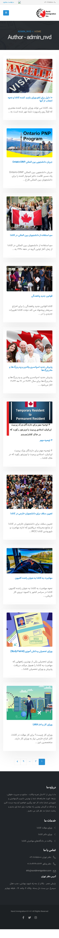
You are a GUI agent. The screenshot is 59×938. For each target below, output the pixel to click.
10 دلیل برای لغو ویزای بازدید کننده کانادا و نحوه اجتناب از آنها (30, 99)
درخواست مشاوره (8, 2)
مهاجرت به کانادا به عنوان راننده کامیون (33, 578)
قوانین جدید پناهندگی (41, 296)
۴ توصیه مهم (46, 440)
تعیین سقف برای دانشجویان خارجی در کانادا (31, 513)
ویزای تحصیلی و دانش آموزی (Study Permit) (31, 651)
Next (17, 762)
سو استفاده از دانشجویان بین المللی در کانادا (31, 235)
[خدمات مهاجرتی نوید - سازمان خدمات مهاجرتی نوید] (46, 13)
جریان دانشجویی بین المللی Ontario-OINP (32, 162)
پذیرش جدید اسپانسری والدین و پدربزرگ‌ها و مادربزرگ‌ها (30, 368)
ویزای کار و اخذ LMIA (42, 725)
